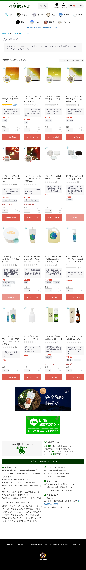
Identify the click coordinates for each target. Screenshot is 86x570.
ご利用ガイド (10, 544)
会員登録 (47, 446)
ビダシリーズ (25, 33)
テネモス (14, 33)
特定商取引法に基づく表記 (59, 544)
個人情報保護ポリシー (39, 544)
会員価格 (52, 454)
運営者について (23, 544)
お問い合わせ (76, 544)
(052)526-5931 (52, 504)
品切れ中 (75, 217)
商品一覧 (5, 33)
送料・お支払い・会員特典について (44, 27)
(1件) (15, 105)
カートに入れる (11, 137)
